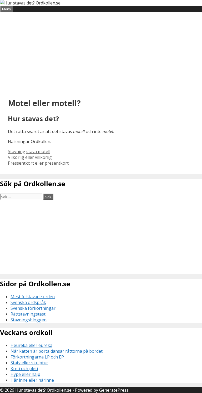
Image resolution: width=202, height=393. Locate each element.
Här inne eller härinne (32, 380)
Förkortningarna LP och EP (37, 357)
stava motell (38, 151)
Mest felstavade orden (33, 296)
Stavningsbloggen (29, 320)
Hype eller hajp (25, 374)
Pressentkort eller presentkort (38, 163)
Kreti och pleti (24, 368)
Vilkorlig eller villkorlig (30, 157)
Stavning (16, 151)
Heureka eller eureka (31, 345)
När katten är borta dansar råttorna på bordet (57, 351)
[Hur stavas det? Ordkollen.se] (30, 3)
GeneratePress (114, 390)
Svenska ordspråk (28, 302)
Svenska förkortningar (33, 308)
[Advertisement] (101, 54)
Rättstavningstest (28, 314)
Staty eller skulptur (29, 363)
